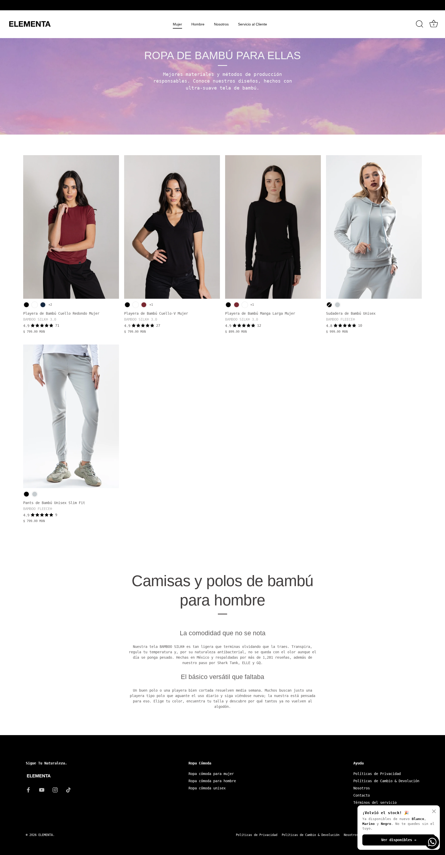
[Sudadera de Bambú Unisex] (374, 227)
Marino (43, 305)
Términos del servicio (375, 802)
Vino (144, 305)
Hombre (197, 24)
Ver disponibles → (398, 840)
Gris (337, 305)
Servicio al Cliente (252, 24)
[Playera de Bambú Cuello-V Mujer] (172, 227)
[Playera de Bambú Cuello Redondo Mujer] (71, 227)
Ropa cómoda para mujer (211, 774)
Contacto (361, 795)
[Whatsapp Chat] (432, 842)
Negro (26, 305)
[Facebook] (28, 790)
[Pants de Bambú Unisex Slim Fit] (71, 416)
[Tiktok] (68, 790)
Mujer (177, 24)
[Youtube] (41, 790)
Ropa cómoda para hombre (212, 781)
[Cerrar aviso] (434, 811)
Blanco (35, 305)
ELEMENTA (45, 835)
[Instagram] (55, 790)
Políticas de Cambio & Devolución (386, 781)
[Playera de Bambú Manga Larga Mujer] (273, 227)
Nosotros (221, 24)
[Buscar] (419, 24)
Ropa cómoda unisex (207, 788)
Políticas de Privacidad (377, 774)
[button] (43, 325)
